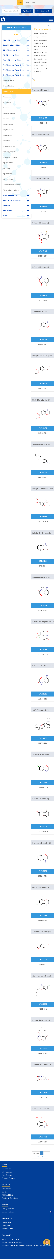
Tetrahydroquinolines (10, 190)
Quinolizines (7, 174)
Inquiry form (6, 1222)
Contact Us (6, 1235)
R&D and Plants (7, 1195)
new (16, 34)
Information (7, 1218)
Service (4, 1192)
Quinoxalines (8, 179)
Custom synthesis (8, 1212)
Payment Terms (7, 1229)
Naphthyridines (8, 130)
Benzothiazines (8, 86)
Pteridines (6, 141)
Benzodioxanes (8, 80)
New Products (7, 1175)
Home (20, 2)
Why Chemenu (7, 1172)
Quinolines (7, 168)
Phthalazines (7, 135)
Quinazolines (8, 163)
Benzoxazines (8, 91)
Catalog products (8, 1209)
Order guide (6, 1226)
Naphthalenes (8, 124)
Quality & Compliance (10, 1198)
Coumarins (7, 108)
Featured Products (8, 1178)
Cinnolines (7, 102)
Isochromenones (9, 113)
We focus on (6, 1169)
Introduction (6, 1189)
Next (43, 1157)
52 (38, 1157)
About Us (6, 1185)
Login (34, 2)
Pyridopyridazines (9, 152)
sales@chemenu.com (15, 1242)
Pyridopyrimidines (10, 157)
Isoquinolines (8, 119)
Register (27, 2)
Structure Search (43, 11)
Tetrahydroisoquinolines (11, 185)
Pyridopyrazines (9, 146)
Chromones (7, 97)
